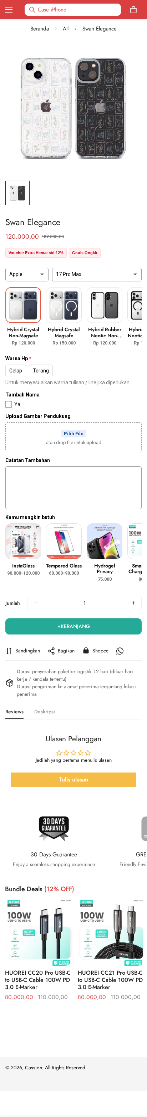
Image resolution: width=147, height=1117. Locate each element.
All (66, 29)
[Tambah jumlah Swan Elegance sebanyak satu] (133, 603)
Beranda (39, 29)
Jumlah (12, 603)
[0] (135, 9)
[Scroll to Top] (134, 1079)
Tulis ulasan (73, 779)
